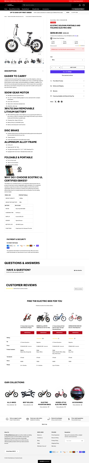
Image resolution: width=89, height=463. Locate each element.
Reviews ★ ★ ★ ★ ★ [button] (44, 461)
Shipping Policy (55, 443)
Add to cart (73, 67)
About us (39, 435)
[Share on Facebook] (58, 101)
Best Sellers (28, 402)
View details (27, 332)
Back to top (44, 424)
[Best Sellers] (28, 393)
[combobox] (46, 5)
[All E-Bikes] (12, 393)
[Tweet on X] (55, 101)
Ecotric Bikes (53, 20)
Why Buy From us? (41, 446)
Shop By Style (35, 9)
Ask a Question (78, 270)
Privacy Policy (55, 440)
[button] (83, 5)
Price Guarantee (55, 435)
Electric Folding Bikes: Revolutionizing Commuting (16, 16)
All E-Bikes (11, 402)
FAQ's (38, 443)
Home (5, 9)
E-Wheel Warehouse (11, 457)
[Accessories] (77, 393)
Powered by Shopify (18, 457)
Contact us (40, 437)
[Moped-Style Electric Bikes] (61, 393)
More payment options (67, 75)
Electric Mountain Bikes (44, 403)
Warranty (54, 446)
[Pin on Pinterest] (61, 101)
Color (51, 57)
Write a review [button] (78, 289)
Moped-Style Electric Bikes (61, 403)
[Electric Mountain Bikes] (44, 393)
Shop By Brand (25, 9)
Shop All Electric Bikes (14, 9)
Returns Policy (55, 437)
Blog (38, 440)
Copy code (75, 12)
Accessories (46, 9)
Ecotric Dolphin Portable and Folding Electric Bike (34, 16)
